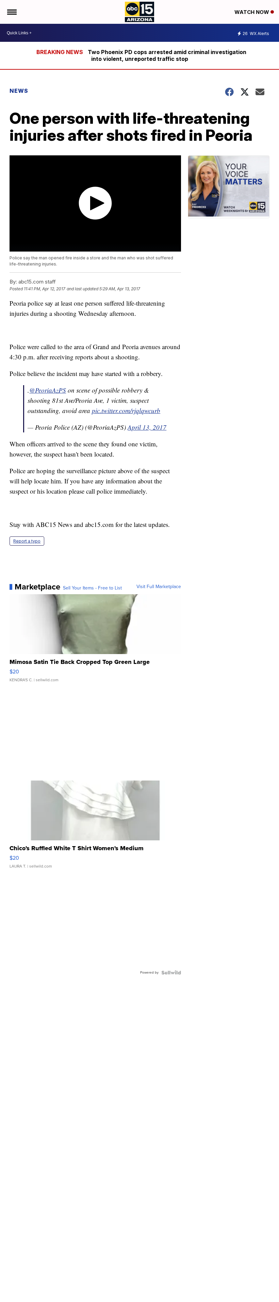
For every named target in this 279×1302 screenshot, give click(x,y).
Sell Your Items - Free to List (92, 588)
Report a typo (26, 541)
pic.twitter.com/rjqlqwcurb (126, 410)
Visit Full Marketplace (158, 586)
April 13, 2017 (147, 427)
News (19, 90)
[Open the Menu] (11, 12)
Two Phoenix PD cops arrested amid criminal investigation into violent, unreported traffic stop (167, 55)
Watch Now (252, 12)
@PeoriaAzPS (47, 390)
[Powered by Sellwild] (171, 972)
